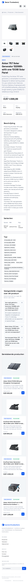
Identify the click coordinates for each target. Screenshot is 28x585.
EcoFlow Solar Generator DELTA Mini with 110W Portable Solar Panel (14, 423)
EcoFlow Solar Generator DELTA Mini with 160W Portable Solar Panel (14, 464)
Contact (4, 554)
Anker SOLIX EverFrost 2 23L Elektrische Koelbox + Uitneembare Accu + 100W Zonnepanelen (13, 505)
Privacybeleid (5, 556)
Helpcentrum (5, 544)
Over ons (4, 551)
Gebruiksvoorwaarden (18, 580)
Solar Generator (19, 12)
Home (4, 12)
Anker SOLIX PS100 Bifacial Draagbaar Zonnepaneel (13, 382)
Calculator (4, 542)
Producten (11, 12)
